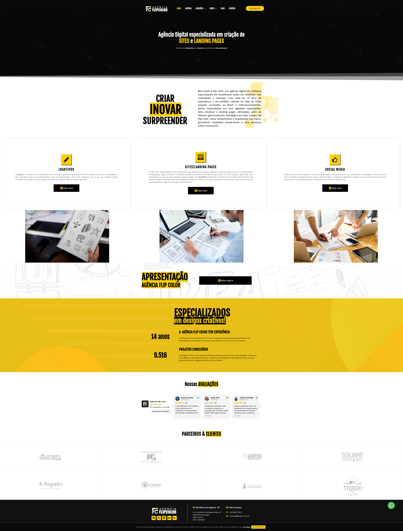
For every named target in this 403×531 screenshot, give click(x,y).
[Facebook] (154, 518)
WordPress (203, 177)
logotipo (20, 174)
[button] (259, 406)
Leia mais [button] (178, 416)
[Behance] (169, 518)
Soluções (199, 8)
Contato (232, 8)
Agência (188, 8)
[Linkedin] (164, 518)
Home (179, 8)
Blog (223, 8)
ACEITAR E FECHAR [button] (258, 527)
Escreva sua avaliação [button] (160, 411)
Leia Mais (246, 527)
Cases (212, 8)
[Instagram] (159, 518)
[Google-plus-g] (175, 518)
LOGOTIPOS (66, 169)
